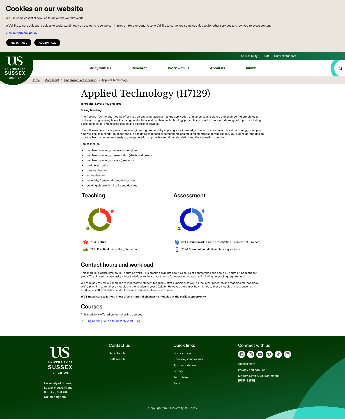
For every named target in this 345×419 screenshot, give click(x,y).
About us (217, 68)
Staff (266, 56)
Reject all (18, 42)
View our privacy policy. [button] (22, 33)
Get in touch (117, 353)
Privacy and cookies (251, 370)
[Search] (338, 68)
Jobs (176, 383)
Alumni (251, 68)
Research (140, 68)
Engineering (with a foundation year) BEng (113, 321)
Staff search (117, 359)
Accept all (47, 42)
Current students (285, 56)
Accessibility (249, 56)
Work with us (179, 68)
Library (178, 371)
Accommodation (184, 365)
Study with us (100, 68)
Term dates (180, 377)
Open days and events (188, 359)
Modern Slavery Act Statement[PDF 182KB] (258, 378)
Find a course (182, 353)
